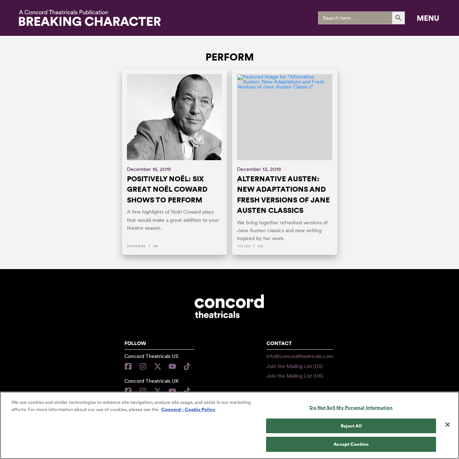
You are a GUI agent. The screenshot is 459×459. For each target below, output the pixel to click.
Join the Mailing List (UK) (294, 376)
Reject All (351, 426)
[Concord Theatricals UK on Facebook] (130, 391)
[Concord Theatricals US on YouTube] (172, 366)
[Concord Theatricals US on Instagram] (143, 366)
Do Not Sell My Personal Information (351, 407)
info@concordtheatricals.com (299, 356)
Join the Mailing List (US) (294, 366)
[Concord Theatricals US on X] (157, 366)
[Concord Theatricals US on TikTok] (187, 366)
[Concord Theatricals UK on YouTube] (172, 391)
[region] (229, 425)
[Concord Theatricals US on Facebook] (130, 366)
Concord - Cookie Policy (188, 409)
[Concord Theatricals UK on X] (157, 391)
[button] (428, 18)
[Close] (447, 424)
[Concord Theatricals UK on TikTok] (187, 391)
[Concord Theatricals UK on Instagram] (143, 391)
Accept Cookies (351, 444)
